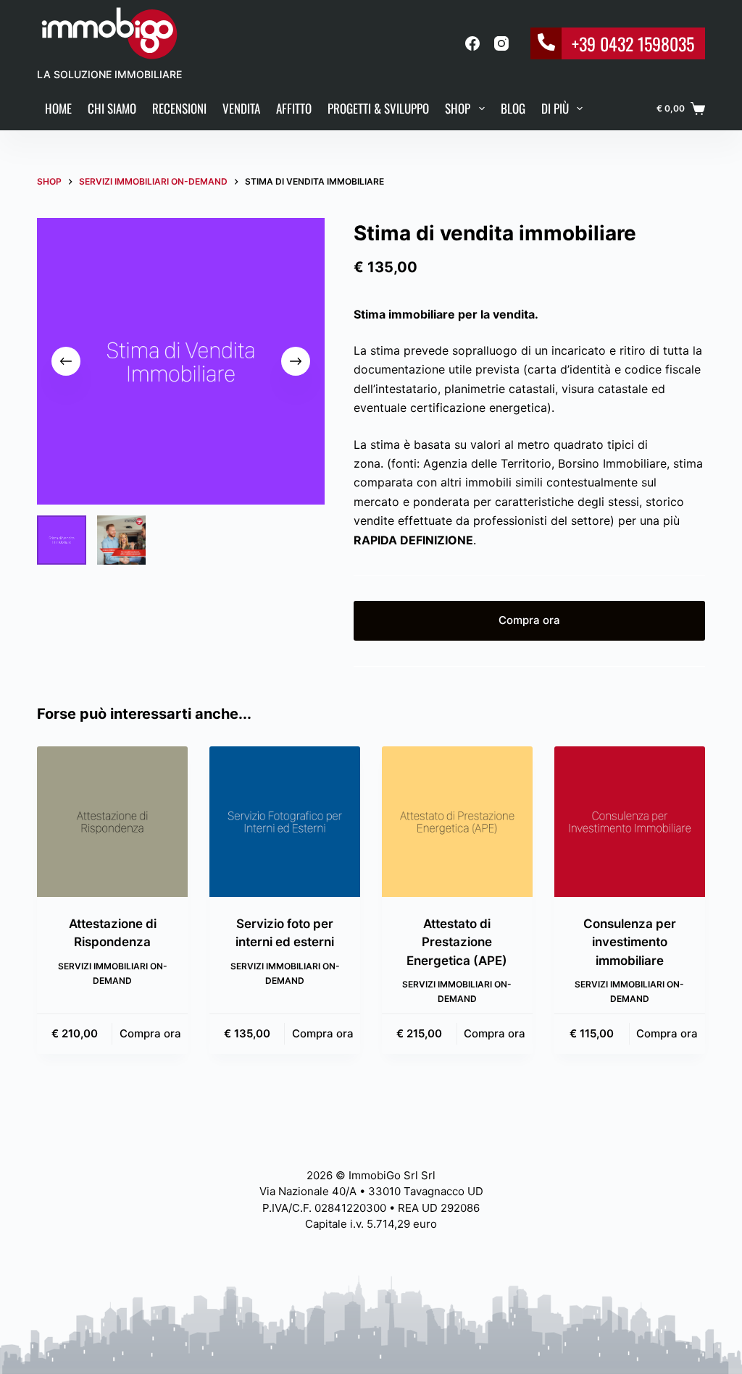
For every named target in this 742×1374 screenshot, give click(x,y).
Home (58, 108)
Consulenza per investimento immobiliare (629, 942)
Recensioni (179, 108)
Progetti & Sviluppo (378, 108)
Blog (513, 108)
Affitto (294, 108)
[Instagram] (501, 43)
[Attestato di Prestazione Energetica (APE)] (457, 821)
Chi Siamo (112, 108)
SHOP (457, 108)
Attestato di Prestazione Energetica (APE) (457, 942)
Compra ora (529, 620)
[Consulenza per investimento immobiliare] (629, 821)
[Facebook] (472, 43)
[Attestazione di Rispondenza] (112, 821)
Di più (555, 108)
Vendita (241, 108)
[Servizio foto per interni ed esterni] (284, 821)
